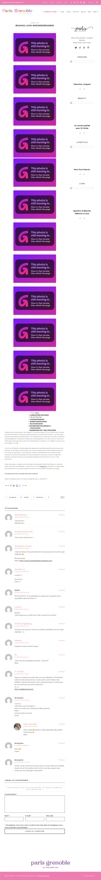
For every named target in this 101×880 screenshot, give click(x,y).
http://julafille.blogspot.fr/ (24, 689)
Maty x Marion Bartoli (50, 430)
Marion (37, 412)
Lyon (65, 2)
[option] (87, 75)
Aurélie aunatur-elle (23, 532)
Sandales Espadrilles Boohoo (38, 421)
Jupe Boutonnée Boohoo (37, 419)
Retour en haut (89, 876)
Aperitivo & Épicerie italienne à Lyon (78, 213)
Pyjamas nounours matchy (86, 85)
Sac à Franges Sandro (36, 423)
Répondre (62, 515)
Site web (49, 816)
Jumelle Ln (19, 569)
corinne (17, 607)
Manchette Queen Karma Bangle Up (40, 425)
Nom (7, 816)
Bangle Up (43, 466)
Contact (52, 2)
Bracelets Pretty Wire (36, 430)
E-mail (28, 816)
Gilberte (18, 640)
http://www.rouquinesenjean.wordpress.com (36, 561)
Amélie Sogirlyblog (23, 624)
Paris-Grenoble (30, 724)
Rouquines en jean (23, 546)
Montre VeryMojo (35, 428)
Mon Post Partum (78, 171)
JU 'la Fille (19, 672)
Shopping (59, 2)
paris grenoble (50, 864)
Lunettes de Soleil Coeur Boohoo (39, 415)
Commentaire (11, 794)
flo (15, 655)
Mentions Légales (43, 876)
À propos (45, 2)
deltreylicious (20, 515)
